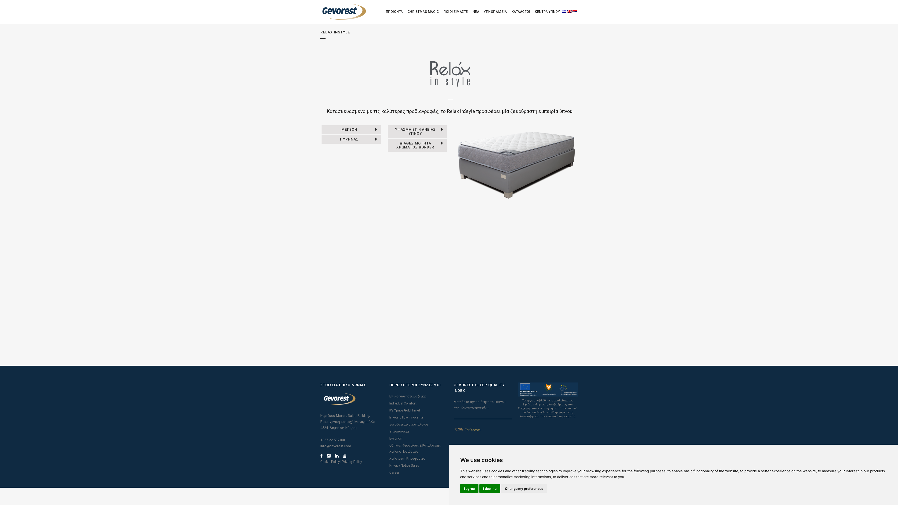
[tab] (351, 129)
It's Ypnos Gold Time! (404, 410)
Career (394, 472)
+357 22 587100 (332, 440)
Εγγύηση (395, 438)
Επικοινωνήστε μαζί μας (408, 396)
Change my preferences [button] (524, 489)
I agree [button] (469, 489)
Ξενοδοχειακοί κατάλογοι (408, 424)
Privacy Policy (352, 462)
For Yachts (472, 430)
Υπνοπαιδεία (399, 431)
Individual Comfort (402, 403)
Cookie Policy (330, 462)
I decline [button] (489, 489)
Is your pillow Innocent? (406, 417)
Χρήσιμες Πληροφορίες (407, 458)
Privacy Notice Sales (404, 465)
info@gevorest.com (335, 446)
